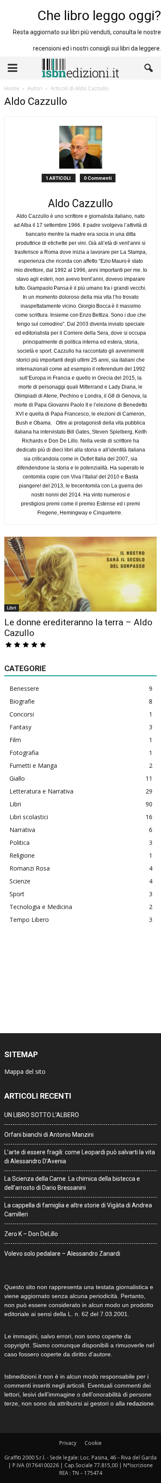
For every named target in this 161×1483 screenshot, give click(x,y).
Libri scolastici (28, 817)
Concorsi (21, 714)
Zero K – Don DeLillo (31, 1233)
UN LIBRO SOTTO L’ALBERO (41, 1115)
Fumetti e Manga (33, 765)
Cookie (93, 1443)
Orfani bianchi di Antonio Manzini (49, 1134)
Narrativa (22, 830)
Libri (11, 608)
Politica (19, 842)
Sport (16, 894)
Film (15, 740)
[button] (149, 68)
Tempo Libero (29, 919)
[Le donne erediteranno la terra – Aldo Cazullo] (80, 574)
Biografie (22, 701)
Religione (22, 855)
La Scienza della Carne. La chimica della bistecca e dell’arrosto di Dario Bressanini (72, 1183)
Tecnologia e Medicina (40, 907)
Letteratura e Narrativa (41, 791)
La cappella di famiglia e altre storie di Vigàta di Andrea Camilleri (78, 1210)
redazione (140, 1403)
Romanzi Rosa (29, 868)
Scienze (19, 881)
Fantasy (20, 727)
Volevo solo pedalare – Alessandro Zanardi (62, 1253)
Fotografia (24, 753)
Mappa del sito (25, 1071)
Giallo (17, 778)
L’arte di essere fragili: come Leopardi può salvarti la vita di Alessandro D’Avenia (79, 1157)
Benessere (24, 688)
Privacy (67, 1443)
